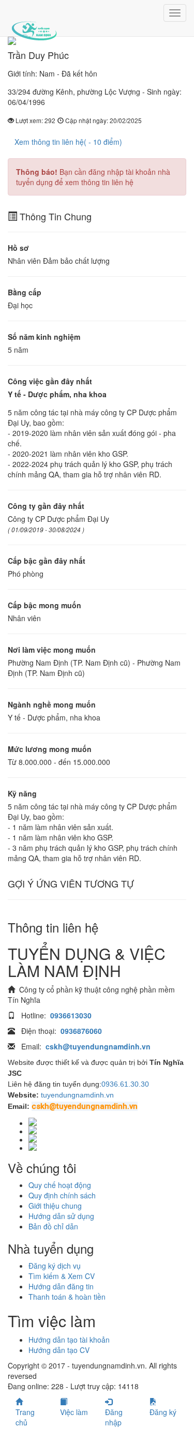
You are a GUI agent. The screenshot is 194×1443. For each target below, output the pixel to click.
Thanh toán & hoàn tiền (67, 1296)
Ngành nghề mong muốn (52, 704)
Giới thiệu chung (55, 1205)
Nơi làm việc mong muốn (52, 649)
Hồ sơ (18, 248)
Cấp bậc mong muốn (44, 605)
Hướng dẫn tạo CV (58, 1350)
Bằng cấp (24, 292)
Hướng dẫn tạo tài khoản (69, 1339)
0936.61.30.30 (125, 1084)
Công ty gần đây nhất (46, 506)
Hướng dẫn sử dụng (61, 1216)
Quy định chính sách (62, 1195)
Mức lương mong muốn (50, 749)
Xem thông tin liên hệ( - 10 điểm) (68, 142)
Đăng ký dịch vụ (54, 1265)
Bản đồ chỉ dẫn (53, 1226)
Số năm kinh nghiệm (44, 337)
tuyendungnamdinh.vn (77, 1095)
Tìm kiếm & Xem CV (61, 1276)
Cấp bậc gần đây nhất (46, 560)
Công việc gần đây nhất (50, 381)
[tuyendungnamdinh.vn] (34, 23)
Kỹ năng (22, 793)
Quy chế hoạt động (59, 1185)
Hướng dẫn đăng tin (61, 1286)
